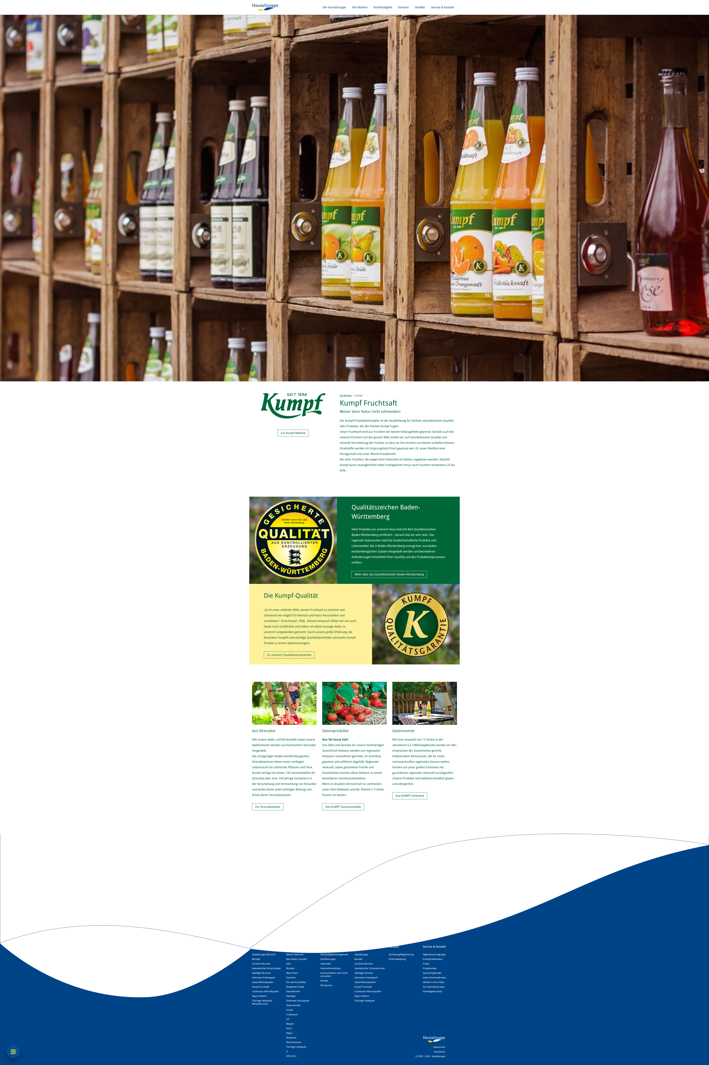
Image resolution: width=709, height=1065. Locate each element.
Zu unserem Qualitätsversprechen (289, 655)
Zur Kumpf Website (293, 433)
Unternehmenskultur (330, 968)
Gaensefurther (293, 991)
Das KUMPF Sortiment (409, 795)
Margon (290, 1024)
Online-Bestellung (397, 959)
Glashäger (291, 996)
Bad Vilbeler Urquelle (296, 959)
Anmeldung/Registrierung (401, 954)
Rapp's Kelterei (259, 996)
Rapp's (289, 1033)
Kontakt (324, 980)
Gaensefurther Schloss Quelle (266, 968)
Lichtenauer (292, 1014)
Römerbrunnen (293, 1042)
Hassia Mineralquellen (262, 982)
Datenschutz (439, 1047)
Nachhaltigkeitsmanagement (334, 954)
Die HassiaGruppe (334, 7)
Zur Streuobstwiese (267, 807)
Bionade (256, 959)
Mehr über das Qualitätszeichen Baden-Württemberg (389, 574)
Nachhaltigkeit (382, 7)
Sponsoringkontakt (432, 973)
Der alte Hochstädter (296, 982)
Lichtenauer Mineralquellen (265, 991)
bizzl (288, 963)
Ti (287, 1051)
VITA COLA (291, 1056)
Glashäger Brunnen (261, 973)
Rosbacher (291, 1037)
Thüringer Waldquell (296, 1047)
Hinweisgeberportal (432, 991)
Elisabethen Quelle (295, 987)
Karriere (403, 7)
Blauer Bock (292, 973)
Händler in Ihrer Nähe (433, 982)
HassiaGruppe (361, 954)
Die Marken (359, 7)
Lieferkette (325, 963)
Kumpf (289, 1010)
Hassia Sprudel (293, 1005)
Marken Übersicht (295, 954)
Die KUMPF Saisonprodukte (343, 807)
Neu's (289, 1028)
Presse (426, 963)
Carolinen (291, 977)
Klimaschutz (326, 985)
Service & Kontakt (442, 7)
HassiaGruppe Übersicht (263, 954)
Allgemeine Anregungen (434, 954)
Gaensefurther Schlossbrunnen (369, 968)
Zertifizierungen (328, 959)
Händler (420, 7)
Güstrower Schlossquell (263, 977)
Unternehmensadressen (434, 977)
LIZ (287, 1019)
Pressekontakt (429, 968)
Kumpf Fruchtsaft (260, 987)
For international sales (433, 987)
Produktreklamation (433, 959)
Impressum (439, 1051)
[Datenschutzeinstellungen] (13, 1052)
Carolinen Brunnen (261, 963)
